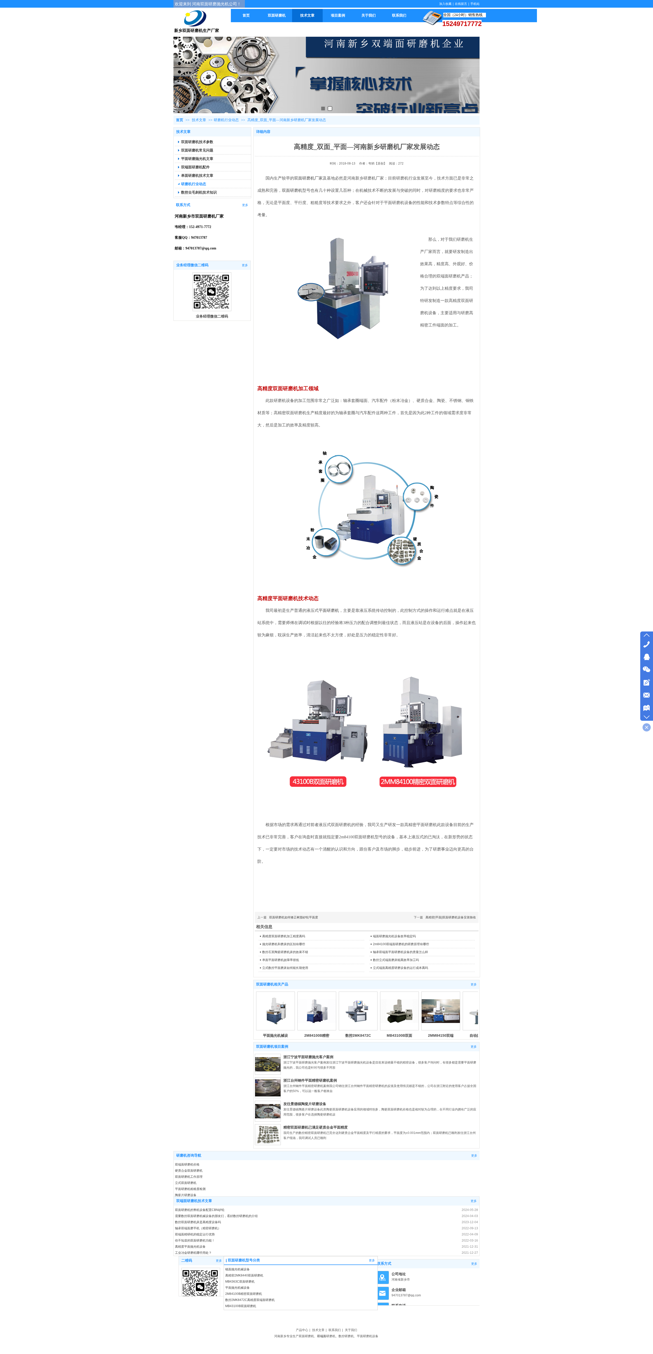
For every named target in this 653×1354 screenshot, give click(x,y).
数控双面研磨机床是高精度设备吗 (198, 1222)
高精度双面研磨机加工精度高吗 (283, 936)
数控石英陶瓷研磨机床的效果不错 (285, 952)
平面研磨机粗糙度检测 (190, 1189)
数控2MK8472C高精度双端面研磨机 (250, 1300)
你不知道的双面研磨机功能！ (195, 1240)
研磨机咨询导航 (188, 1155)
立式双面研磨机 (185, 1183)
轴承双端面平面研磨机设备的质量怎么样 (400, 952)
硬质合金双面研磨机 (189, 1170)
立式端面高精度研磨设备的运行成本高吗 (400, 968)
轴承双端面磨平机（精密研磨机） (198, 1228)
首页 (179, 120)
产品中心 (302, 1330)
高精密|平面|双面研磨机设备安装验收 (450, 917)
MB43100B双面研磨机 (240, 1306)
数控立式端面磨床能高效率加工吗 (396, 960)
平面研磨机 (329, 610)
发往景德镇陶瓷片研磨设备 (304, 1104)
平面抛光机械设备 (237, 1287)
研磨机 (330, 1336)
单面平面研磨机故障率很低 (280, 960)
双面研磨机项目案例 (272, 1046)
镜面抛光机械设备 (237, 1269)
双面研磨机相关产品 (272, 984)
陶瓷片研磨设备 (185, 1195)
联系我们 (335, 1330)
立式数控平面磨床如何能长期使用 (285, 968)
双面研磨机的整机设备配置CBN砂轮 (199, 1210)
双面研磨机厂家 (308, 178)
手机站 (475, 4)
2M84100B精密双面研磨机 (243, 1294)
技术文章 (199, 120)
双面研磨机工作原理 (189, 1177)
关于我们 (351, 1330)
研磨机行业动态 (226, 120)
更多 (474, 984)
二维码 (186, 1260)
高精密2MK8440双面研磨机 (244, 1275)
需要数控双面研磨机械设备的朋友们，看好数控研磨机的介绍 (216, 1216)
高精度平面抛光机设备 (190, 1246)
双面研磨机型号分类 (244, 1260)
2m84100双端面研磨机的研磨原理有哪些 (401, 944)
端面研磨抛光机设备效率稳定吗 (394, 936)
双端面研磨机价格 (187, 1164)
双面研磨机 (292, 190)
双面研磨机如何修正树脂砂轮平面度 (293, 917)
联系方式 (384, 1264)
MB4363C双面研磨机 (240, 1281)
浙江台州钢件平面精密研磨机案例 (310, 1080)
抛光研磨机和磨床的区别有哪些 (283, 944)
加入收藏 (445, 4)
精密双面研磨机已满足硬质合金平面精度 (315, 1127)
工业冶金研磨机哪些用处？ (193, 1253)
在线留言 (461, 4)
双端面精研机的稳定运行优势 (195, 1234)
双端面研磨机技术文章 (194, 1201)
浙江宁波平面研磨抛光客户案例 (308, 1057)
